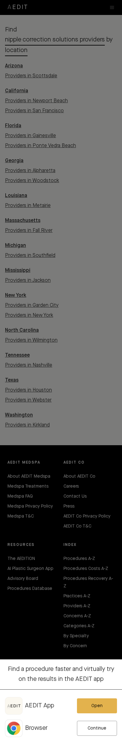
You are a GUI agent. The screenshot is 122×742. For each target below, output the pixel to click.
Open (97, 706)
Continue (97, 728)
